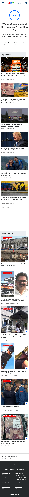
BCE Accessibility (6, 477)
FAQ (19, 456)
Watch (15, 42)
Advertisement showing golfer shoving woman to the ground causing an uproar (14, 372)
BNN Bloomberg (6, 487)
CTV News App (6, 456)
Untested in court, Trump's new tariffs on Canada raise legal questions (14, 149)
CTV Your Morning (9, 44)
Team (11, 458)
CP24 (3, 485)
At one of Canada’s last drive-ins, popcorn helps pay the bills (12, 125)
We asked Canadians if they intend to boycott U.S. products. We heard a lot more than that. (13, 75)
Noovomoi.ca (18, 487)
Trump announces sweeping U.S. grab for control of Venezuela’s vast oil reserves (13, 199)
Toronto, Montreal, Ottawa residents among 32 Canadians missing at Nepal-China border (14, 173)
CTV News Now (13, 47)
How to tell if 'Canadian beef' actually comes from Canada (13, 442)
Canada (10, 42)
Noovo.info (18, 485)
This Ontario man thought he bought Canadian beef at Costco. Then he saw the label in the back (13, 100)
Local (5, 42)
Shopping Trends (19, 44)
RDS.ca (17, 489)
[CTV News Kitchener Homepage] (14, 3)
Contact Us (14, 456)
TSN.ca (4, 489)
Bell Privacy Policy (20, 475)
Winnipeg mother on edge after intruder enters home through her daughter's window (14, 336)
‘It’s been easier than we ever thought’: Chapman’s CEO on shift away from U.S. (14, 300)
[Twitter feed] (14, 464)
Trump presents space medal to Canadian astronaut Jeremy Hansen (13, 407)
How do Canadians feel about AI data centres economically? (13, 264)
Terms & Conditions (20, 477)
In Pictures (21, 42)
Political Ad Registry (20, 479)
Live (19, 47)
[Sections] (3, 3)
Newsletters (5, 458)
